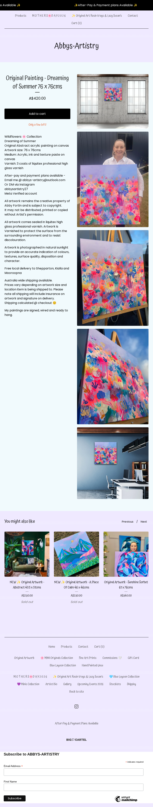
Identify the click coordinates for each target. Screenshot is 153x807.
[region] (76, 5)
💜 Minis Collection (28, 684)
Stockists (115, 684)
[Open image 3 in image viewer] (113, 278)
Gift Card (133, 658)
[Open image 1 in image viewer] (113, 101)
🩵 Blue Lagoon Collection (124, 676)
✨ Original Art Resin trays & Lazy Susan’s (97, 15)
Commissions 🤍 (112, 658)
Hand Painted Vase (92, 665)
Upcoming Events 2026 (90, 684)
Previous (127, 522)
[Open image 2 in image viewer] (113, 179)
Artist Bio (51, 684)
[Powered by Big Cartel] (76, 739)
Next (144, 522)
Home (52, 646)
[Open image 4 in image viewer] (113, 376)
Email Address (13, 766)
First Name (10, 781)
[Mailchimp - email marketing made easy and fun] (126, 801)
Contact (133, 15)
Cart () (76, 23)
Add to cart (37, 114)
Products (20, 15)
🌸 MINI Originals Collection (56, 658)
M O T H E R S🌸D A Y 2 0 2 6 (49, 15)
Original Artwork (24, 658)
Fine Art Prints (87, 658)
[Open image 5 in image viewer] (113, 463)
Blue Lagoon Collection (63, 665)
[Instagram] (76, 706)
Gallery (67, 684)
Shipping (131, 684)
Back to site (76, 691)
